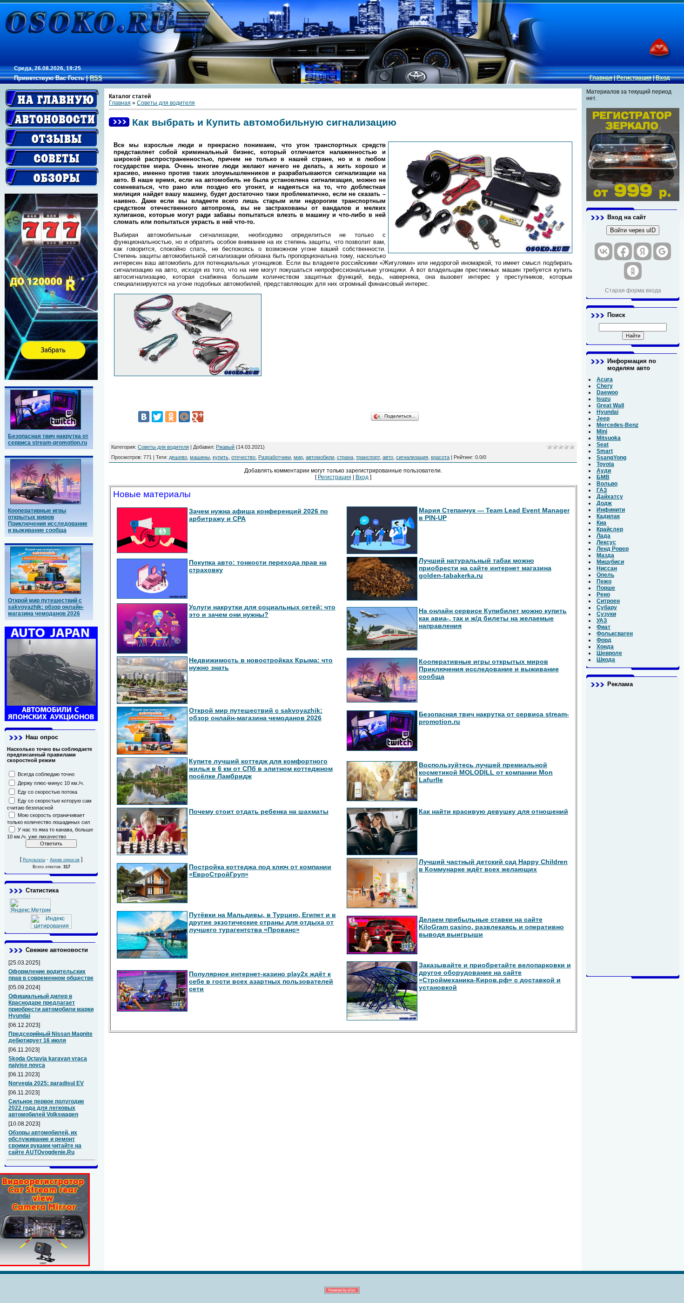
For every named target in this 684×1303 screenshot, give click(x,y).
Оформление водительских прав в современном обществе (51, 974)
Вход (663, 77)
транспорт (368, 457)
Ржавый (225, 447)
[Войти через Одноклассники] (633, 271)
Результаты (34, 859)
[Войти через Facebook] (623, 251)
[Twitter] (157, 416)
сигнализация (412, 457)
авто (387, 457)
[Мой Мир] (184, 416)
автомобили (320, 457)
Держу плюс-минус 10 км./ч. (51, 783)
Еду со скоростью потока (47, 792)
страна (345, 457)
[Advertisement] (633, 832)
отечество (243, 457)
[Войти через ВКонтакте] (603, 251)
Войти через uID (633, 230)
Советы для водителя (166, 103)
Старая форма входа (633, 290)
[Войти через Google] (662, 251)
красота (440, 457)
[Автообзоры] (52, 177)
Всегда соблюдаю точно (46, 774)
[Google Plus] (197, 416)
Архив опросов (65, 859)
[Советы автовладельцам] (52, 157)
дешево (178, 457)
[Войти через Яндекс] (642, 251)
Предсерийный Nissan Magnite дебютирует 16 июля (50, 1037)
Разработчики (274, 457)
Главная (601, 77)
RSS (96, 77)
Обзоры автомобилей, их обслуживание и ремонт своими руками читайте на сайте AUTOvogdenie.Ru (44, 1142)
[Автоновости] (52, 118)
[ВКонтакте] (143, 416)
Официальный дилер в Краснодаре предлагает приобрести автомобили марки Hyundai (51, 1006)
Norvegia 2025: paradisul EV (46, 1083)
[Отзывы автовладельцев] (52, 137)
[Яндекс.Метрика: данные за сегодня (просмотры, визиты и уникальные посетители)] (30, 905)
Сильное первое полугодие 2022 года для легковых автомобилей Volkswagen (46, 1108)
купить (220, 457)
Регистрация (634, 77)
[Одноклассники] (170, 416)
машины (200, 457)
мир (298, 457)
